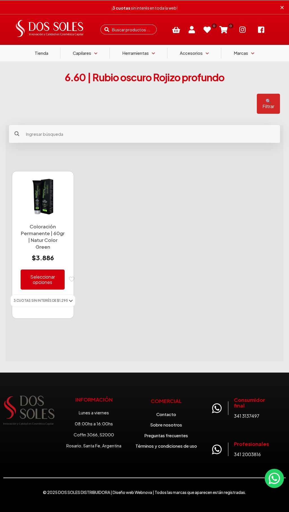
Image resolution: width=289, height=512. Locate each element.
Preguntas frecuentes (166, 435)
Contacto (166, 414)
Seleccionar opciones (42, 279)
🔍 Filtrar (268, 103)
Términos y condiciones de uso (166, 445)
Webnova (143, 492)
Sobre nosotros (166, 424)
